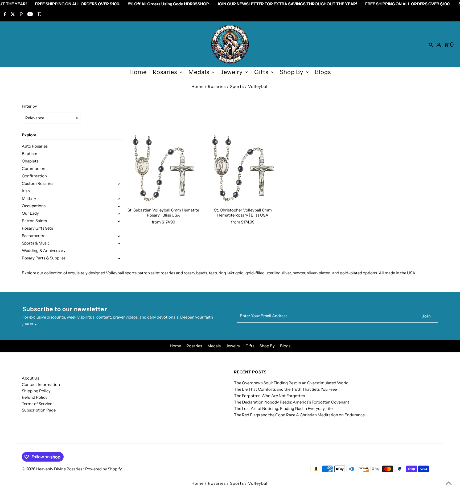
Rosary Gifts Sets (37, 228)
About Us (30, 378)
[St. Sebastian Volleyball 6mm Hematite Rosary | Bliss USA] (163, 168)
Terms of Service (37, 403)
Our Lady (30, 213)
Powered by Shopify (103, 468)
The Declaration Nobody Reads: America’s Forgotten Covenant (291, 402)
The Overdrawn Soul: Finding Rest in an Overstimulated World (291, 382)
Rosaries (165, 72)
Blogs (323, 72)
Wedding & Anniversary (43, 250)
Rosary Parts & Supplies (43, 257)
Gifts (261, 72)
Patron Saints (34, 220)
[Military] (119, 198)
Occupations (34, 205)
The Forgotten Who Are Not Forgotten (269, 395)
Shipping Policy (36, 390)
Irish (26, 190)
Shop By (291, 72)
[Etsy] (38, 14)
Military (29, 198)
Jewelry (232, 72)
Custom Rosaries (37, 183)
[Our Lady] (119, 213)
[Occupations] (119, 206)
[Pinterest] (20, 14)
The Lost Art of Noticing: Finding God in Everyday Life (283, 408)
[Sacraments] (119, 235)
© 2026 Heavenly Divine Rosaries (52, 468)
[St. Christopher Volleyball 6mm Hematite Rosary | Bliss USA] (242, 168)
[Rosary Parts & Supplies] (119, 258)
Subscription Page (39, 410)
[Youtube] (29, 14)
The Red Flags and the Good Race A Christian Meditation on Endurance (299, 414)
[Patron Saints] (119, 221)
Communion (33, 168)
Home (138, 72)
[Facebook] (4, 14)
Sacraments (33, 235)
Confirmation (34, 175)
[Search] (431, 44)
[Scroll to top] (449, 483)
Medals (198, 72)
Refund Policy (34, 397)
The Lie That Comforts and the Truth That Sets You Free (285, 389)
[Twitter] (12, 14)
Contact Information (41, 384)
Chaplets (30, 161)
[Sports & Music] (119, 243)
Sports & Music (36, 243)
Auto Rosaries (35, 146)
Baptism (29, 153)
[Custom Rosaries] (119, 183)
